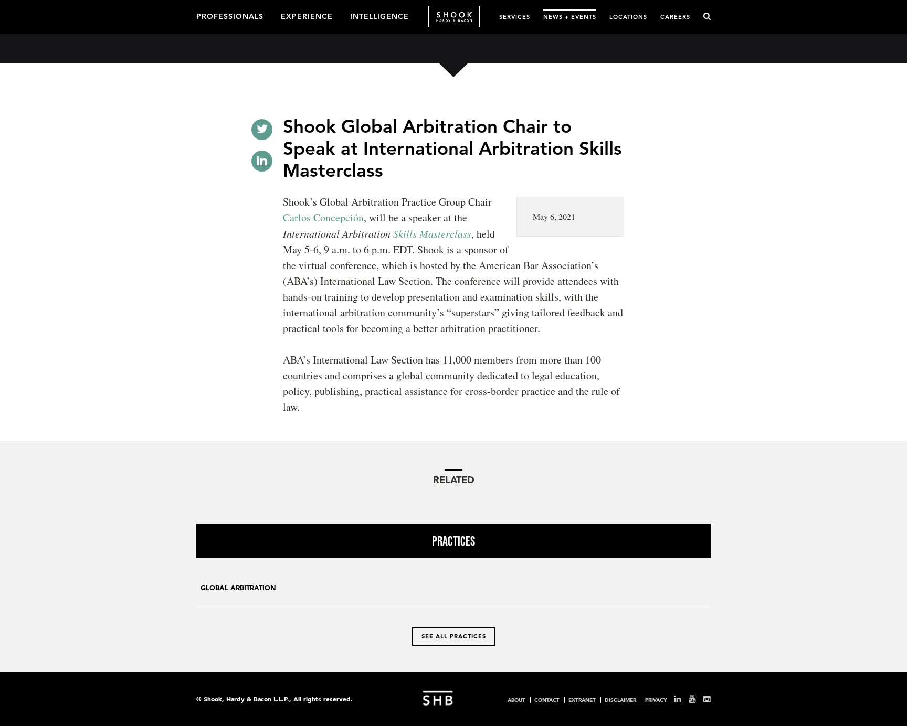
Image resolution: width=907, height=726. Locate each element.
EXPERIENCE (307, 16)
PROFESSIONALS (229, 16)
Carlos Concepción (323, 217)
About (516, 700)
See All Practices (453, 636)
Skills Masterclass (432, 233)
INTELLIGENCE (379, 16)
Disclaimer (620, 700)
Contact (547, 700)
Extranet (582, 700)
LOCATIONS (628, 16)
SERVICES (514, 16)
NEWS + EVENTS (569, 16)
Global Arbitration (238, 587)
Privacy (656, 700)
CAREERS (675, 16)
